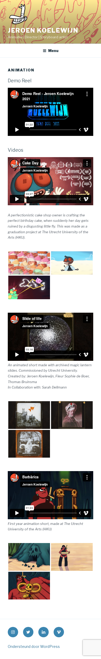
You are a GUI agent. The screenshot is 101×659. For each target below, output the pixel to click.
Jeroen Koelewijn (43, 30)
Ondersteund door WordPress (34, 646)
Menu (53, 50)
